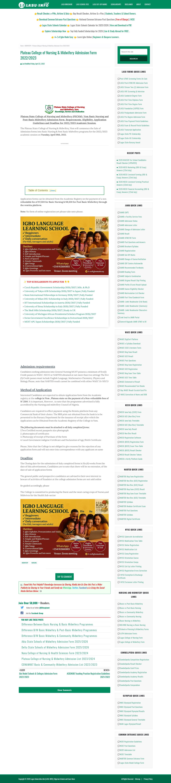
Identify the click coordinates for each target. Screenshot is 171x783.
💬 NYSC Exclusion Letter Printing (131, 582)
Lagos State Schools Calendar (54, 25)
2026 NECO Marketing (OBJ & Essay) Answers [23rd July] (131, 169)
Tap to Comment (64, 576)
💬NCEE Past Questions (126, 745)
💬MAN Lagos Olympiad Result (129, 724)
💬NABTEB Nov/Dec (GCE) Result (130, 485)
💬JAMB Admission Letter (127, 225)
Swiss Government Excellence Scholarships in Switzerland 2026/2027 (58, 318)
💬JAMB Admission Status (127, 220)
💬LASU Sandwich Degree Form (130, 95)
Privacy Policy (148, 779)
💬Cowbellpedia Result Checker (130, 663)
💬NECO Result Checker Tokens (130, 454)
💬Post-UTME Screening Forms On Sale (132, 78)
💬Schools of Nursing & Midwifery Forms (133, 629)
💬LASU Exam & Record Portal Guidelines (133, 125)
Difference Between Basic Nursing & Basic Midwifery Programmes (57, 624)
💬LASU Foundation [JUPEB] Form (131, 108)
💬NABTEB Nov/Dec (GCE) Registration (133, 480)
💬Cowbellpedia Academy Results (130, 676)
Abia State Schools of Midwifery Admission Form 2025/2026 (55, 641)
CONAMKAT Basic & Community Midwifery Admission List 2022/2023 (59, 664)
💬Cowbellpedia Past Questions (129, 680)
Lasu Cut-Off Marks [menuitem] (100, 4)
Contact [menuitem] (148, 4)
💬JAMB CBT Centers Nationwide (130, 263)
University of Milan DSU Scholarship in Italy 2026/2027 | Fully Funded (58, 298)
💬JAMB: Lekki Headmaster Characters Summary (132, 311)
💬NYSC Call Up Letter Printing (129, 566)
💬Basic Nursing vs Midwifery (129, 620)
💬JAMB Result (123, 233)
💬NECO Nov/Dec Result (127, 433)
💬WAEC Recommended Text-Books (131, 386)
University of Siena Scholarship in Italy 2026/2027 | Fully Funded (56, 306)
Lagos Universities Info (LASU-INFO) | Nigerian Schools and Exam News (53, 779)
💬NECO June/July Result (127, 429)
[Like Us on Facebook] (22, 612)
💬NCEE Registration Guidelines (130, 741)
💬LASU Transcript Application (129, 129)
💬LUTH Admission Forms (127, 633)
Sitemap (137, 779)
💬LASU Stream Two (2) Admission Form (133, 87)
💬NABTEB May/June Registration (130, 476)
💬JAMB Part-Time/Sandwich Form (131, 297)
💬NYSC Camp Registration (128, 553)
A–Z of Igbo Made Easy (64, 37)
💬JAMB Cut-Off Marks (126, 254)
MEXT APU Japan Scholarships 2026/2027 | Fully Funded (52, 321)
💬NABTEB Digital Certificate (129, 519)
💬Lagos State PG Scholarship (129, 133)
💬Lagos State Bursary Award (129, 142)
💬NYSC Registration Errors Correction (132, 570)
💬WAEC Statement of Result (129, 381)
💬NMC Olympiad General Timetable (131, 719)
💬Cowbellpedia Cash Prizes (128, 668)
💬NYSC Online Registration (128, 545)
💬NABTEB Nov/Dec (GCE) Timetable (132, 497)
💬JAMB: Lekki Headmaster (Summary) (132, 305)
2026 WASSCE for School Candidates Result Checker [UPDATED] (131, 161)
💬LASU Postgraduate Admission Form (132, 112)
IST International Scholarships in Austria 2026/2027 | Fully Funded (57, 302)
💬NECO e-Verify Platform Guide (130, 458)
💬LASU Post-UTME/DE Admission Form (133, 82)
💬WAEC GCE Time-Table (127, 377)
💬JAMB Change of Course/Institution (132, 259)
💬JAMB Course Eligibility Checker (131, 288)
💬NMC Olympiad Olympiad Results (131, 711)
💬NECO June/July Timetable (128, 420)
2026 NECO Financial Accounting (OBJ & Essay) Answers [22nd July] (133, 190)
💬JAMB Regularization (126, 250)
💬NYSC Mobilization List (127, 549)
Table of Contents (42, 190)
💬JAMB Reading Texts (126, 271)
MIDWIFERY (28, 46)
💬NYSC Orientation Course (128, 557)
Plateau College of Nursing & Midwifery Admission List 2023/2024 (58, 659)
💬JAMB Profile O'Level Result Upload (132, 284)
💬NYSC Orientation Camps (128, 562)
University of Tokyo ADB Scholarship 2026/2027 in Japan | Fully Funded (59, 291)
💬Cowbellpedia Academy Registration (132, 672)
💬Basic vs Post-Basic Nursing (129, 608)
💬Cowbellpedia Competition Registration (133, 659)
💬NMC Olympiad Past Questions (130, 707)
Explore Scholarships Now (55, 31)
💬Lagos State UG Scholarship (129, 138)
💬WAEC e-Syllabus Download (129, 343)
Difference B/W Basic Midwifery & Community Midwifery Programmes (59, 636)
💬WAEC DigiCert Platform (128, 339)
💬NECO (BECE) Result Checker (130, 450)
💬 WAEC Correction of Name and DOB (132, 394)
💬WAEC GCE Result (125, 356)
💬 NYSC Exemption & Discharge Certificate (130, 576)
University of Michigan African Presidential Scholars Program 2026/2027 (60, 314)
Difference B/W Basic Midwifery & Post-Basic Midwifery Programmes (59, 630)
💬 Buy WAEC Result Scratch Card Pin (132, 390)
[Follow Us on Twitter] (22, 607)
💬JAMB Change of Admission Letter (131, 229)
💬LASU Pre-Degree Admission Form (131, 116)
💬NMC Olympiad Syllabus (128, 715)
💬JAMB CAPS (123, 212)
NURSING (34, 563)
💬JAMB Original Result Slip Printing (132, 280)
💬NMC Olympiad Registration (129, 702)
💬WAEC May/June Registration (130, 364)
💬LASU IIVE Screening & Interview (131, 91)
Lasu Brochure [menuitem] (66, 4)
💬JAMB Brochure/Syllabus (128, 246)
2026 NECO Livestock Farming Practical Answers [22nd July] (133, 183)
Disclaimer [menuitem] (129, 4)
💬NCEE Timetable (125, 754)
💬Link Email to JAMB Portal (128, 317)
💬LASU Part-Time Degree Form (130, 104)
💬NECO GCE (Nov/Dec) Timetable (131, 424)
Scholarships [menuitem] (116, 4)
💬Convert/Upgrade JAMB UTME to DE (132, 321)
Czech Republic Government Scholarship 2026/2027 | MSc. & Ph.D (57, 287)
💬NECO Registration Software (129, 437)
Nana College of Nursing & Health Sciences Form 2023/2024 (55, 653)
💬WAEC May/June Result (127, 352)
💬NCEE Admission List (126, 750)
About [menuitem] (138, 4)
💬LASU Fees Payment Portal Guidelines (133, 121)
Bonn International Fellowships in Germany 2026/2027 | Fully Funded (58, 295)
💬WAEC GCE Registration (128, 369)
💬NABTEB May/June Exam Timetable (132, 493)
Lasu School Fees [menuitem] (82, 4)
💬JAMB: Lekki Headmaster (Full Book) (132, 301)
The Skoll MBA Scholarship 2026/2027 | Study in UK (49, 310)
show (53, 190)
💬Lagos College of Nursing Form (130, 637)
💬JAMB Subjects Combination (129, 276)
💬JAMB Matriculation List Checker (131, 293)
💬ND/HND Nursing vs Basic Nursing (131, 625)
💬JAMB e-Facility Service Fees (130, 216)
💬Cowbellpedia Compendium (129, 685)
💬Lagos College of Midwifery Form (131, 642)
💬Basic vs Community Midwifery (130, 612)
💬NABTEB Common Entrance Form (131, 758)
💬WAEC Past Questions (127, 360)
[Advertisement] (64, 86)
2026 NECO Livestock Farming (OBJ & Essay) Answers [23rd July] (132, 176)
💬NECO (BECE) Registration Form (131, 441)
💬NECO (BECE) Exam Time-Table (130, 446)
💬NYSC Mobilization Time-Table (130, 540)
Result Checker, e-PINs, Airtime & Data (53, 13)
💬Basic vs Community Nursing (129, 616)
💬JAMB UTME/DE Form (127, 237)
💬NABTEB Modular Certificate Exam (132, 506)
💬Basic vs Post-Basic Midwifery (130, 603)
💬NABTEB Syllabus (125, 502)
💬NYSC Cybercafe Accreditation (130, 536)
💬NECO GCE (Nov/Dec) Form (129, 416)
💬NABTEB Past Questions (128, 510)
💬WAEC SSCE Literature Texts (129, 347)
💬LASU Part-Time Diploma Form (130, 99)
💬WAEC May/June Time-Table (129, 373)
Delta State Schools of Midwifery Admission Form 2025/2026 (55, 647)
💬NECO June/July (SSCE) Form (129, 412)
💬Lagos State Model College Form (131, 762)
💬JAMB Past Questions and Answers (131, 242)
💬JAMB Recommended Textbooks (131, 267)
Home (22, 46)
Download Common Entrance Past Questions (57, 19)
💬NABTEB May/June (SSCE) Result (131, 489)
